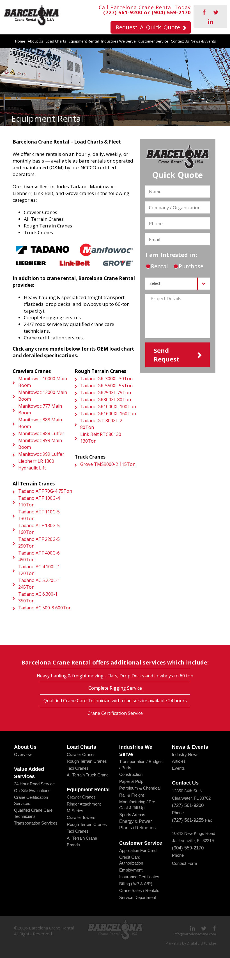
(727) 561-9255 (188, 820)
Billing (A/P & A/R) (135, 883)
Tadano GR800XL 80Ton (105, 399)
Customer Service (153, 41)
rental (159, 266)
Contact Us (180, 41)
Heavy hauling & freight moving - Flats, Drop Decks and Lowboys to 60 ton (115, 676)
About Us (35, 41)
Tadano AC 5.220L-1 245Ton (39, 583)
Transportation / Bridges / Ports (141, 764)
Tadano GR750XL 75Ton (105, 392)
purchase (190, 266)
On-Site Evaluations (32, 790)
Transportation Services (36, 823)
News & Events (203, 41)
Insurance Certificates (139, 876)
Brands (73, 844)
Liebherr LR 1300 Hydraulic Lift (36, 464)
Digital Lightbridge (201, 943)
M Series (75, 810)
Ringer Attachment (84, 804)
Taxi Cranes (78, 768)
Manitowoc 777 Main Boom (40, 409)
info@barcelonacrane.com (195, 934)
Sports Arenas (132, 814)
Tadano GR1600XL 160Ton (108, 413)
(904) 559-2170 (171, 12)
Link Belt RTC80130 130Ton (100, 437)
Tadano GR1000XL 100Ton (108, 406)
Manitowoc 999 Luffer (41, 454)
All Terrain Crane (82, 838)
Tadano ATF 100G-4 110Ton (39, 501)
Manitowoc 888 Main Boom (40, 423)
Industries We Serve (118, 41)
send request (166, 354)
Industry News (185, 754)
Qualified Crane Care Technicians (33, 813)
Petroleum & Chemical (139, 788)
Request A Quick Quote (148, 27)
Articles (179, 761)
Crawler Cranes (81, 754)
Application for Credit (138, 850)
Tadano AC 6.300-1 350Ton (38, 597)
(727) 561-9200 (122, 12)
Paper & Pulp (131, 781)
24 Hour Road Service (34, 783)
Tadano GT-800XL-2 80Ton (101, 423)
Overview (23, 754)
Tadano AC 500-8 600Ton (45, 608)
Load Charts (56, 41)
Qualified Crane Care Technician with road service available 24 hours (115, 701)
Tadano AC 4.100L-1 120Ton (39, 569)
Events (178, 768)
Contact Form (184, 863)
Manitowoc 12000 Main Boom (42, 395)
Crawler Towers (81, 817)
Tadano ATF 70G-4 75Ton (45, 491)
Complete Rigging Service (115, 688)
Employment (130, 870)
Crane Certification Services (31, 800)
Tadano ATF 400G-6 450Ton (39, 556)
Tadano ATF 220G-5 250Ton (39, 542)
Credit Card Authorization (131, 860)
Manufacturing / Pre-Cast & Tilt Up (138, 804)
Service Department (137, 897)
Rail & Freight (131, 795)
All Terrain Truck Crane (88, 774)
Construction (130, 774)
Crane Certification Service (115, 713)
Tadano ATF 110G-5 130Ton (39, 515)
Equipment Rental (84, 41)
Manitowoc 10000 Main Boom (42, 381)
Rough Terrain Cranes (87, 761)
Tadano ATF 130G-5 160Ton (39, 528)
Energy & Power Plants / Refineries (137, 824)
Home (20, 41)
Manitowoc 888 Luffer (41, 433)
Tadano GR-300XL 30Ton (106, 378)
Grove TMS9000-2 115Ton (107, 464)
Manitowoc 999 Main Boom (40, 443)
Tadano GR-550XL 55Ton (106, 385)
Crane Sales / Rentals (139, 890)
